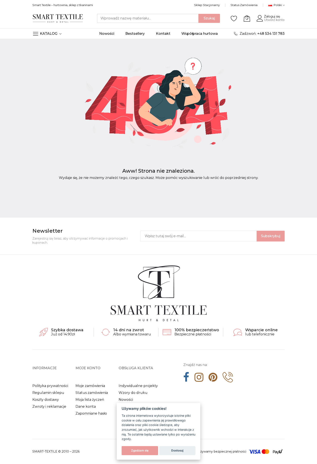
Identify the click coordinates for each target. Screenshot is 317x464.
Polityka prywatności (50, 386)
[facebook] (186, 378)
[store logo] (57, 18)
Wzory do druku (133, 393)
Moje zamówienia (90, 386)
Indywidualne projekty (138, 386)
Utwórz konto (274, 20)
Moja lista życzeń (89, 400)
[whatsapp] (228, 378)
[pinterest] (213, 378)
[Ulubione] (234, 18)
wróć (214, 178)
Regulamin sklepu (48, 393)
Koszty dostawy (45, 400)
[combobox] (147, 18)
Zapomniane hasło (91, 413)
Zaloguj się (272, 16)
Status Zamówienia (244, 5)
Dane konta (85, 406)
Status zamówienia (91, 393)
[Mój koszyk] (247, 18)
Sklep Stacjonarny (207, 5)
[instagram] (199, 378)
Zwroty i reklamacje (49, 406)
